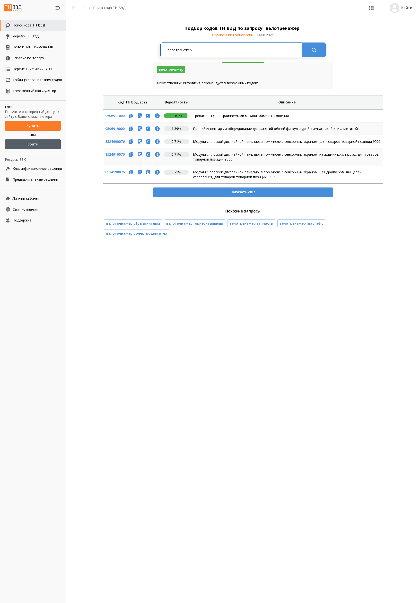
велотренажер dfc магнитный (133, 223)
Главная (78, 7)
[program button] (371, 7)
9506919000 (115, 128)
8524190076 (115, 172)
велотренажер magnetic (301, 223)
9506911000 (115, 115)
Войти (32, 144)
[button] (371, 7)
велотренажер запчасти (251, 223)
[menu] (58, 8)
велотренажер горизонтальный (194, 223)
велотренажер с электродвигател (136, 233)
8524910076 (115, 154)
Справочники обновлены (243, 35)
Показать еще (242, 192)
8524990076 (115, 141)
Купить (32, 125)
